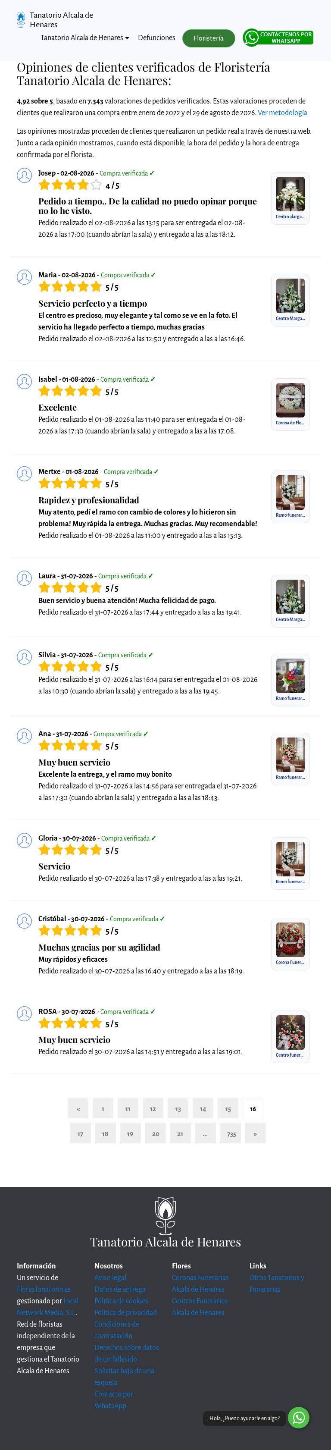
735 (231, 1133)
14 (203, 1108)
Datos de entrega (120, 1289)
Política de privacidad (125, 1313)
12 (153, 1108)
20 (155, 1133)
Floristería (209, 38)
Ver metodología (282, 113)
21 (180, 1133)
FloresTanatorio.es (44, 1289)
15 (228, 1108)
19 (130, 1133)
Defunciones (156, 38)
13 (178, 1108)
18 (105, 1133)
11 (128, 1108)
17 (80, 1133)
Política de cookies (121, 1301)
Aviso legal (110, 1278)
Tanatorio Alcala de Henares (61, 20)
